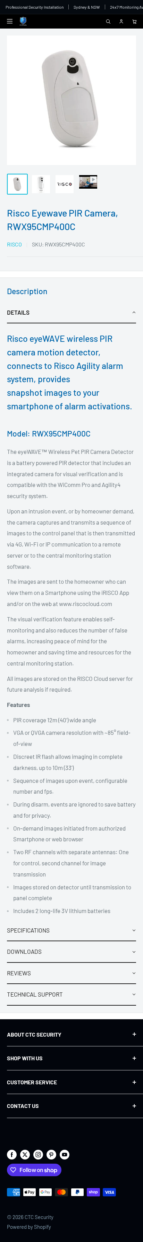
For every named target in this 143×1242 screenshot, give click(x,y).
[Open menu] (9, 21)
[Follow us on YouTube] (64, 1154)
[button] (71, 312)
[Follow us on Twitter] (25, 1154)
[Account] (121, 21)
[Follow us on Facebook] (12, 1154)
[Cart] (134, 21)
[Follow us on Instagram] (38, 1154)
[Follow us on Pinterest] (51, 1154)
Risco (14, 244)
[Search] (108, 21)
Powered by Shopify (29, 1227)
